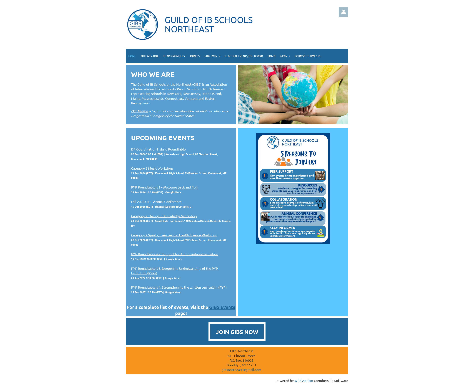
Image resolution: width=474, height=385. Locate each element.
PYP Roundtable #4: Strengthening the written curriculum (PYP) (179, 287)
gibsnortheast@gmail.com (241, 369)
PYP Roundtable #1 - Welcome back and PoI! (164, 187)
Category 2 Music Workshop (152, 168)
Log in (343, 12)
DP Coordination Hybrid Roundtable (158, 149)
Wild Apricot (303, 380)
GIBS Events (222, 307)
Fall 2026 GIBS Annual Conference (156, 202)
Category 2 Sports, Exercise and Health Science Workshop (174, 235)
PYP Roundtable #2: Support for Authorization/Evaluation (174, 254)
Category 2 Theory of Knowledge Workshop (164, 216)
